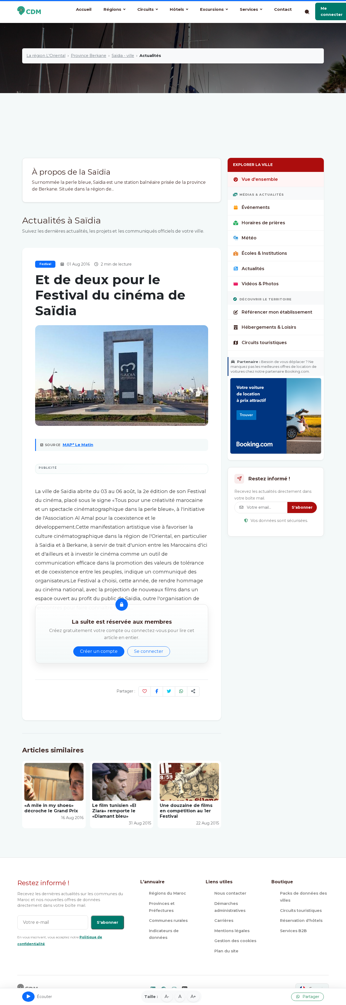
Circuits (145, 9)
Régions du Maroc (167, 893)
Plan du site (226, 951)
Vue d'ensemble (260, 179)
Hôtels (177, 9)
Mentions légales (231, 930)
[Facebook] (157, 691)
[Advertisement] (173, 117)
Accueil (83, 9)
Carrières (223, 920)
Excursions (212, 9)
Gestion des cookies (235, 940)
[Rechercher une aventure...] (306, 11)
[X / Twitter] (169, 691)
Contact (283, 9)
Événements (256, 207)
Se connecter (148, 651)
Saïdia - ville (123, 55)
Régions (112, 9)
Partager (310, 996)
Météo (249, 237)
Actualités (253, 268)
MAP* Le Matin (78, 444)
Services (249, 9)
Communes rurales (168, 920)
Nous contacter (230, 893)
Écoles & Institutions (264, 253)
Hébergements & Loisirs (269, 327)
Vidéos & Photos (260, 283)
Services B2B (293, 930)
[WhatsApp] (181, 691)
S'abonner (302, 507)
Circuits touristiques (264, 342)
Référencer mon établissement (277, 312)
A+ (193, 996)
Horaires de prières (263, 222)
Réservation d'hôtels (301, 920)
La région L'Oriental (45, 55)
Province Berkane (88, 55)
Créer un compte (99, 651)
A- (167, 996)
